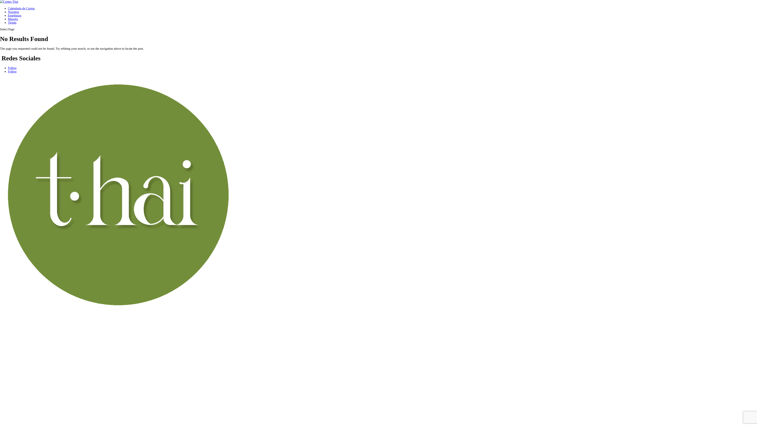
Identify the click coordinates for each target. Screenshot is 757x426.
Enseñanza (14, 15)
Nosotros (13, 12)
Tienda (12, 22)
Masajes (13, 19)
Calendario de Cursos (21, 8)
